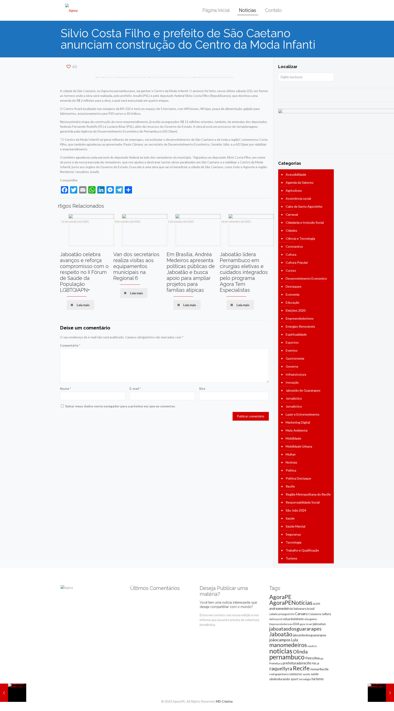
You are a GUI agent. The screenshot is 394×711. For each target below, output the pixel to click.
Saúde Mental (295, 526)
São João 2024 (296, 510)
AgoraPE (280, 596)
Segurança (293, 534)
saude (306, 674)
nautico (312, 646)
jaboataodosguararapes (295, 629)
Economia (292, 294)
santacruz (295, 674)
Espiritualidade (296, 334)
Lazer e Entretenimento (302, 414)
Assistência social (298, 198)
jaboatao (319, 624)
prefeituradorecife (297, 663)
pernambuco (287, 657)
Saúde (290, 518)
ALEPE (316, 603)
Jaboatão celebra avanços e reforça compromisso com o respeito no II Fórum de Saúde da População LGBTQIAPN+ (84, 272)
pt (318, 663)
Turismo (291, 558)
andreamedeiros (281, 608)
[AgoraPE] (71, 10)
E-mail (135, 388)
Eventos (292, 350)
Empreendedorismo (300, 318)
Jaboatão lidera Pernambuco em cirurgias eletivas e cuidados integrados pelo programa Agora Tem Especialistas (244, 272)
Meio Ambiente (297, 430)
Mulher (291, 454)
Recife (290, 486)
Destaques (293, 286)
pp (321, 658)
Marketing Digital (298, 422)
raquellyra (280, 668)
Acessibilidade (296, 174)
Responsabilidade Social (303, 502)
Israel (309, 624)
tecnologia (305, 679)
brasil (310, 608)
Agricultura (294, 190)
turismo (317, 679)
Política (291, 470)
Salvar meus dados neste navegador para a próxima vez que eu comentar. (120, 406)
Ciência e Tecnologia (300, 238)
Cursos (291, 270)
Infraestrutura (296, 374)
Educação (292, 302)
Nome (65, 388)
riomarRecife (319, 669)
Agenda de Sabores (300, 182)
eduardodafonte (293, 619)
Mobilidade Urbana (299, 446)
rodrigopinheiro (279, 674)
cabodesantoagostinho (281, 614)
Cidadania (314, 614)
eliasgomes (310, 619)
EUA (296, 624)
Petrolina (312, 658)
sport (294, 679)
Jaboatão (280, 634)
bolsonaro (300, 608)
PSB (314, 663)
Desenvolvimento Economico (306, 278)
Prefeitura (275, 663)
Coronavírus (294, 246)
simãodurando (279, 679)
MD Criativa (224, 701)
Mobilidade (293, 438)
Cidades (291, 230)
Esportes (292, 342)
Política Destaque (298, 478)
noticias (280, 651)
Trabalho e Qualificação (302, 550)
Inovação (292, 382)
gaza (302, 624)
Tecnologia (293, 542)
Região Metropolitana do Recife (308, 494)
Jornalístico (294, 398)
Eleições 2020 (296, 310)
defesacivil (276, 619)
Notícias (291, 462)
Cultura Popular (297, 262)
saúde (315, 674)
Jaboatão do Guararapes (303, 390)
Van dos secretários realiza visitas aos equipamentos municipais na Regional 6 (136, 266)
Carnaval (292, 214)
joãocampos (279, 639)
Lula (294, 640)
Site (202, 388)
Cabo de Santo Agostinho (304, 206)
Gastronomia (295, 358)
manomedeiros (288, 644)
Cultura (291, 254)
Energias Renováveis (300, 326)
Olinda (300, 652)
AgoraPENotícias (290, 602)
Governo (292, 366)
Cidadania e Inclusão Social (305, 222)
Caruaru (301, 613)
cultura (326, 614)
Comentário (70, 345)
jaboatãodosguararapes (309, 635)
